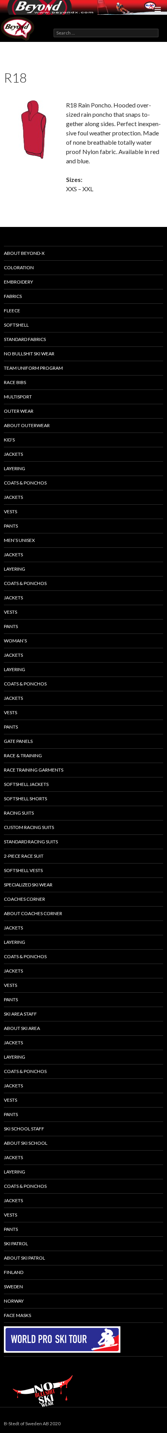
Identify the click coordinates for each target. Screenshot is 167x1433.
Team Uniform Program (33, 368)
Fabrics (13, 296)
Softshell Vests (23, 870)
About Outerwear (27, 425)
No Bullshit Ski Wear (29, 354)
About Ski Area (22, 1028)
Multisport (18, 397)
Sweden (13, 1286)
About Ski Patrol (24, 1258)
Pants (11, 526)
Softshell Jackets (26, 784)
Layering (14, 669)
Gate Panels (18, 741)
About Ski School (25, 1143)
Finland (13, 1272)
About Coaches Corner (33, 913)
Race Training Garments (33, 770)
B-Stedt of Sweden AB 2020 (32, 1423)
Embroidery (18, 282)
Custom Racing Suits (29, 827)
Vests (10, 511)
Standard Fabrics (25, 339)
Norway (14, 1301)
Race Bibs (15, 382)
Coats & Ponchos (25, 483)
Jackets (13, 454)
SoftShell (16, 325)
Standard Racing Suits (31, 842)
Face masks (17, 1315)
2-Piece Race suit (23, 856)
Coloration (19, 267)
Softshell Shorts (25, 798)
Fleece (12, 310)
